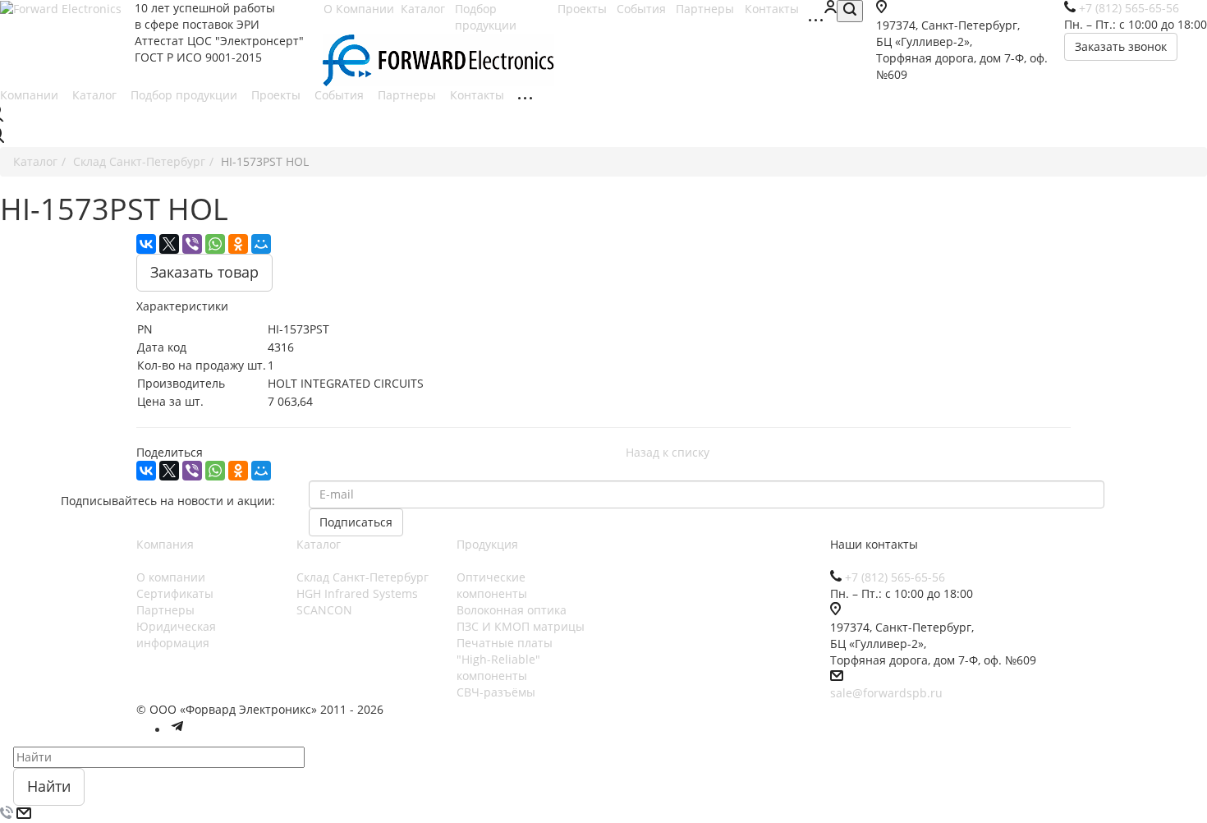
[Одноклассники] (238, 244)
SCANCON (324, 610)
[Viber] (192, 244)
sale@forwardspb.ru (886, 693)
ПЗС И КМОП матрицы (521, 626)
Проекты (277, 95)
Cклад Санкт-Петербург (362, 577)
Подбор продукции (487, 17)
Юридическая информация (176, 634)
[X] (169, 244)
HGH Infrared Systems (357, 593)
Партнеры (408, 95)
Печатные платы (505, 643)
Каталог (96, 95)
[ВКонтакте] (146, 244)
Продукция (487, 544)
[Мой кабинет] (830, 8)
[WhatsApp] (215, 244)
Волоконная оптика (512, 610)
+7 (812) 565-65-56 (895, 577)
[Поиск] (850, 11)
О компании (170, 577)
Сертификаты (174, 593)
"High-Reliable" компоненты (498, 667)
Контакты (478, 95)
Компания (165, 544)
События (340, 95)
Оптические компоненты (492, 585)
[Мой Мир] (261, 244)
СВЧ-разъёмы (496, 692)
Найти (49, 786)
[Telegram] (177, 730)
